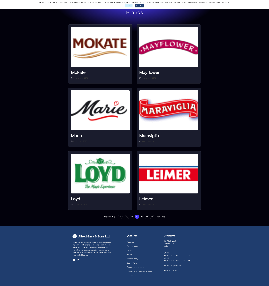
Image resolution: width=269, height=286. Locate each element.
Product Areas (132, 246)
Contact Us (131, 275)
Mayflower (149, 72)
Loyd (75, 198)
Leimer (146, 198)
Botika (129, 254)
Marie (76, 135)
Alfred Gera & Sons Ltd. (94, 236)
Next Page (161, 217)
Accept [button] (129, 6)
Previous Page (110, 217)
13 (127, 217)
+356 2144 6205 (170, 270)
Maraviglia (149, 135)
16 (142, 217)
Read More (139, 6)
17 (147, 217)
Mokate (78, 72)
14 (132, 217)
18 (152, 217)
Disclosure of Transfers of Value (139, 271)
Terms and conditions (135, 267)
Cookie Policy (132, 263)
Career (129, 250)
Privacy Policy (132, 259)
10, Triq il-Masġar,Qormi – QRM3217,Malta (171, 243)
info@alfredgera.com (172, 265)
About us (130, 242)
